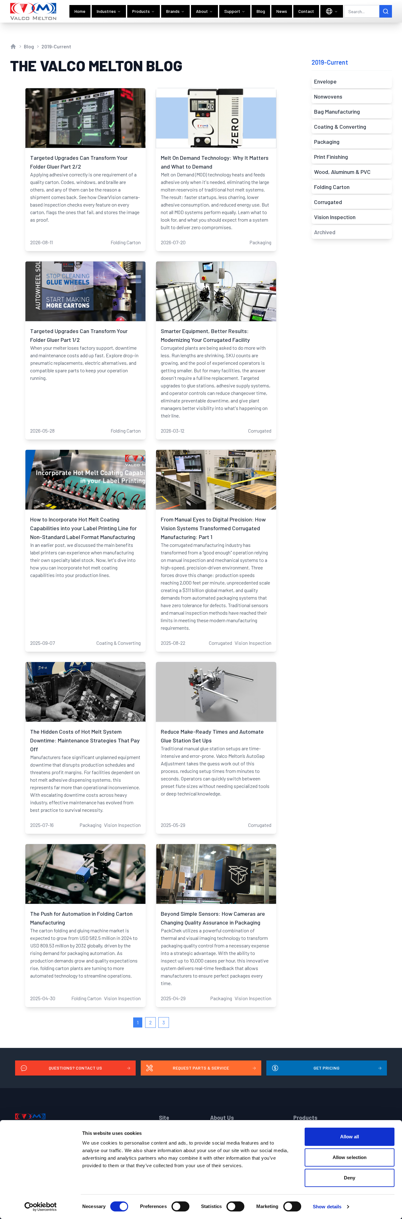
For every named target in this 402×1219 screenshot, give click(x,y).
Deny (349, 1177)
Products (141, 11)
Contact (306, 11)
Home (79, 11)
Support (232, 11)
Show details (327, 1206)
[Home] (33, 11)
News (281, 11)
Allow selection (350, 1157)
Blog (261, 11)
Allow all (349, 1136)
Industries (106, 11)
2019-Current (56, 46)
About (202, 11)
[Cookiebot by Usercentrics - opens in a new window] (40, 1206)
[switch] (180, 1206)
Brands (173, 11)
